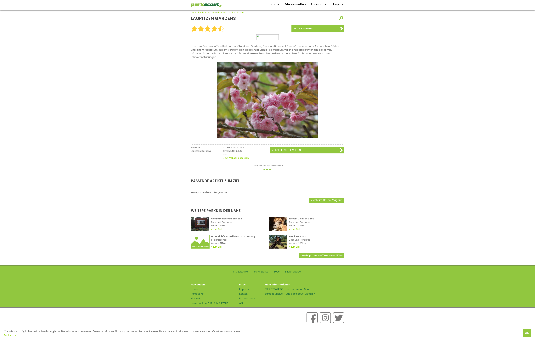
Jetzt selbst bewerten (286, 150)
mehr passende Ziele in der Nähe (322, 255)
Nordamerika (204, 12)
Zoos (277, 271)
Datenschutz (247, 298)
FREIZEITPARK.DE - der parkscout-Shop (287, 289)
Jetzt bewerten (303, 28)
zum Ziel (217, 229)
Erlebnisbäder (293, 271)
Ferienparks (261, 271)
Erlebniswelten (295, 4)
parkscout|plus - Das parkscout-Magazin (290, 293)
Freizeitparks (241, 271)
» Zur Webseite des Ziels (236, 158)
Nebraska (221, 12)
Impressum (246, 289)
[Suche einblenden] (341, 18)
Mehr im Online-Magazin (327, 200)
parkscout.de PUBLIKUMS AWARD (210, 303)
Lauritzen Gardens (236, 12)
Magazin (337, 4)
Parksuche (318, 4)
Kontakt (244, 293)
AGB (241, 303)
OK (527, 333)
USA (214, 12)
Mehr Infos (11, 335)
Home (275, 4)
